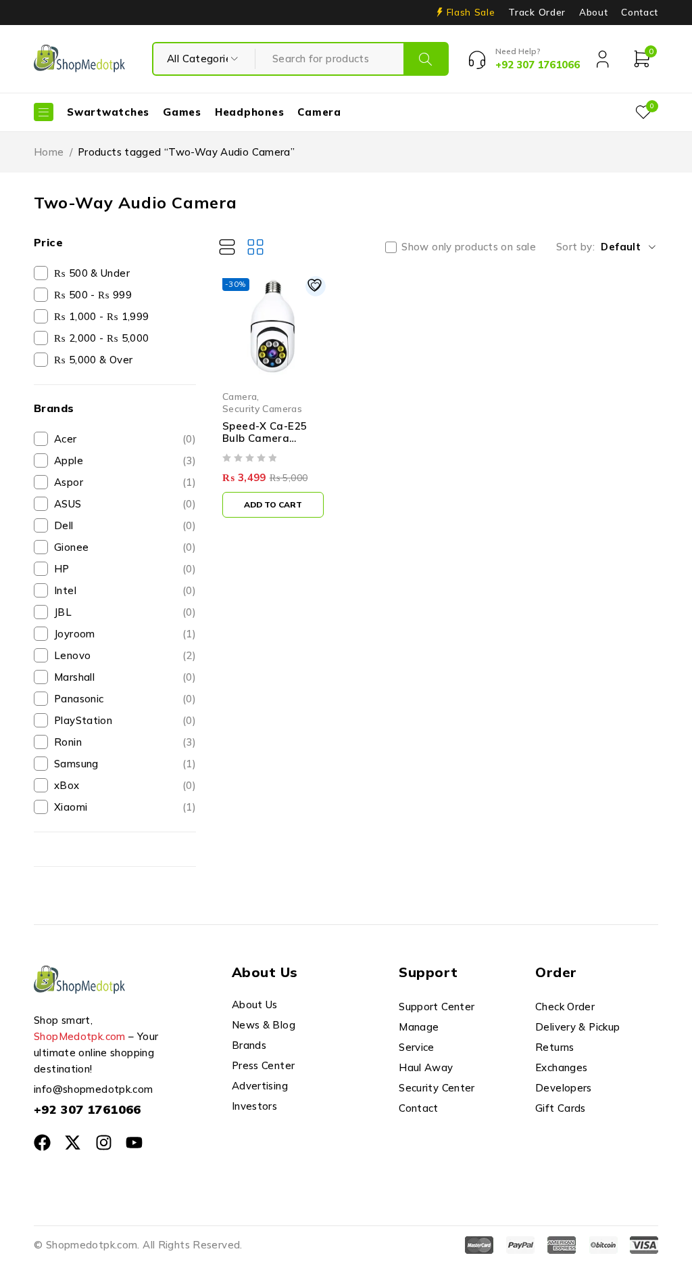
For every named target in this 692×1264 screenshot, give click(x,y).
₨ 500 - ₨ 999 (93, 294)
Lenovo (125, 655)
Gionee (125, 547)
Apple (125, 460)
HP (125, 568)
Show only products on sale (468, 247)
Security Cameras (262, 408)
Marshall (125, 677)
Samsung (125, 763)
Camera (239, 396)
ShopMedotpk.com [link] (80, 1036)
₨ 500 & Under (92, 273)
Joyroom (125, 633)
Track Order (536, 12)
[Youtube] (134, 1142)
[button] (273, 505)
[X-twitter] (72, 1142)
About (593, 12)
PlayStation (125, 720)
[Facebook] (42, 1142)
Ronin (125, 742)
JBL (125, 612)
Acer (125, 438)
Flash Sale (471, 12)
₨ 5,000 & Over (93, 359)
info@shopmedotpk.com (93, 1089)
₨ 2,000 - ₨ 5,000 (101, 338)
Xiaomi (125, 806)
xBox (125, 785)
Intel (125, 590)
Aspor (125, 482)
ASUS (125, 503)
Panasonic (125, 698)
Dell (125, 525)
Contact (639, 12)
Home (49, 151)
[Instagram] (103, 1142)
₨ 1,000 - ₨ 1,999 (101, 316)
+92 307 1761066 (87, 1109)
